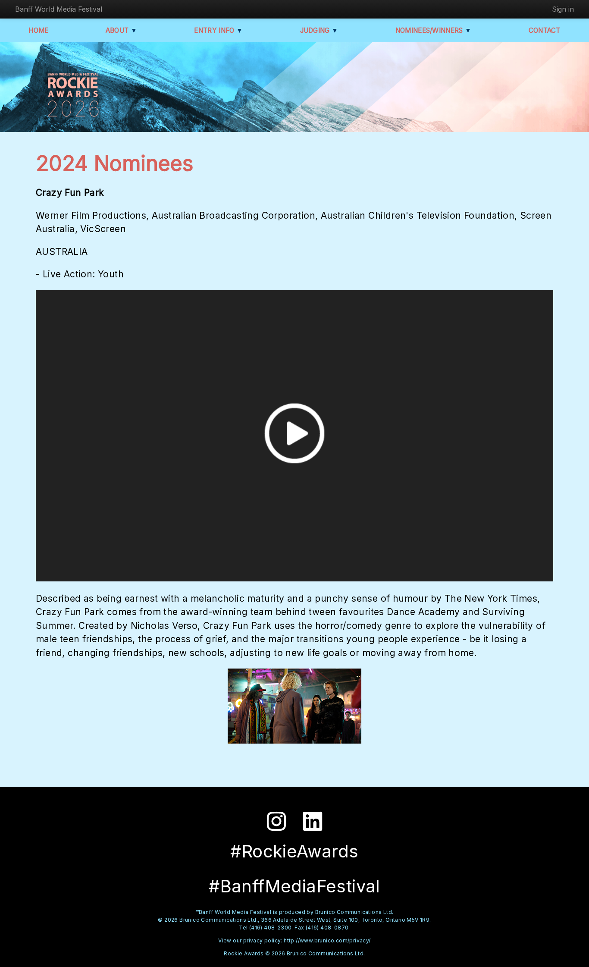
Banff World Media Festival (58, 9)
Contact (545, 30)
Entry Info (218, 30)
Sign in (563, 9)
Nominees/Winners (433, 30)
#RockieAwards (294, 851)
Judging (319, 30)
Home (38, 30)
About (121, 30)
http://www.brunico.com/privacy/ (327, 940)
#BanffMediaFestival (294, 886)
